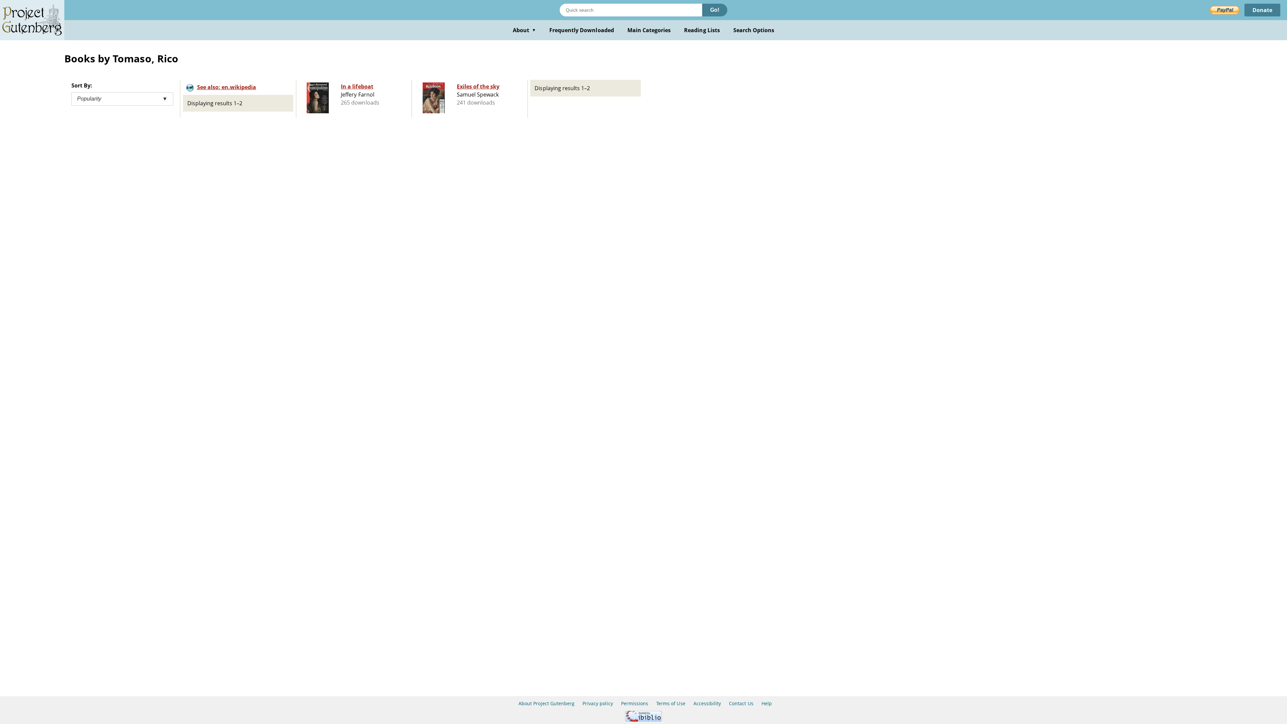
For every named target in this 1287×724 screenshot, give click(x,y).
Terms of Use (670, 703)
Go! (714, 10)
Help (766, 703)
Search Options (754, 30)
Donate (1262, 10)
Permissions (634, 703)
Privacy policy (598, 703)
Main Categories (649, 30)
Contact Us (741, 703)
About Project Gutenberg (546, 703)
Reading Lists (702, 30)
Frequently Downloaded (581, 30)
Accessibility (707, 703)
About (524, 30)
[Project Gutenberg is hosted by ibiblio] (643, 720)
